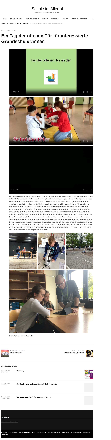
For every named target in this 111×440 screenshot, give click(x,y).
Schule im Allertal (47, 8)
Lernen (44, 18)
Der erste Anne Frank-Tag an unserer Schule (34, 397)
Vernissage (21, 371)
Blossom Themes (60, 432)
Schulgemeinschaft (31, 18)
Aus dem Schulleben (16, 18)
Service (65, 18)
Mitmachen (54, 18)
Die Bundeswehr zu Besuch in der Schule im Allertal (37, 384)
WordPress (78, 432)
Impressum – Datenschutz (79, 18)
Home (4, 18)
